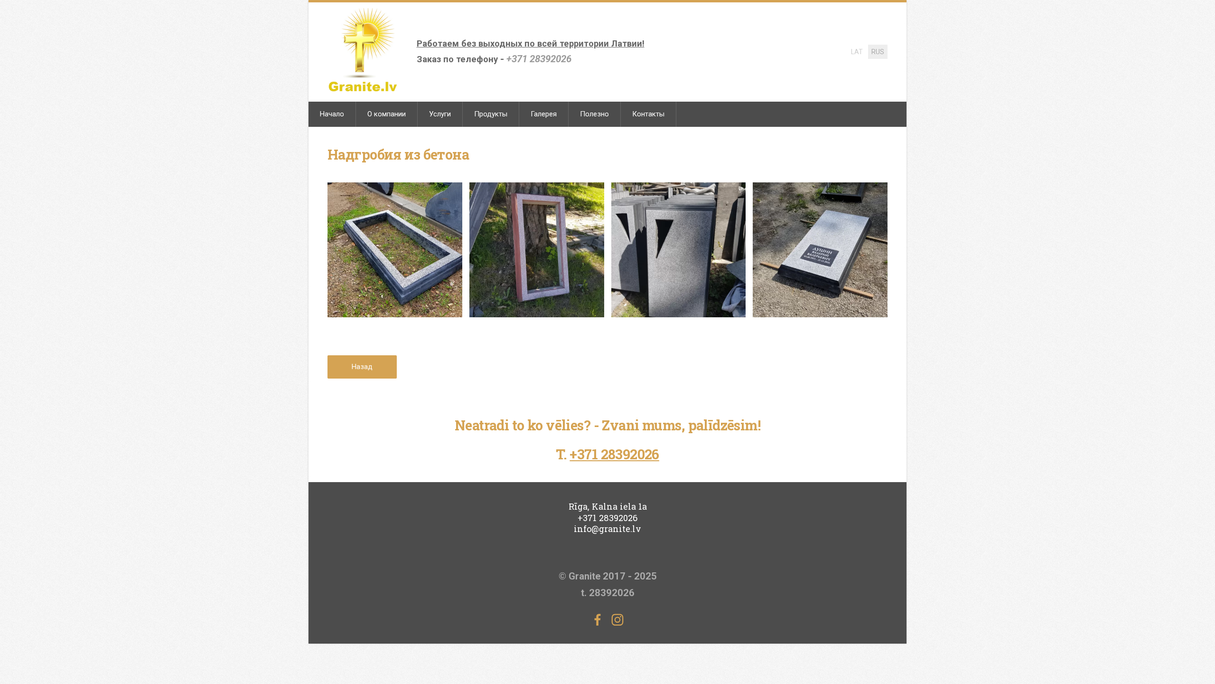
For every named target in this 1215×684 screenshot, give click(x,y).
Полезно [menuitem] (594, 114)
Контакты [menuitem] (648, 114)
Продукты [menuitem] (490, 114)
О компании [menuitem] (386, 114)
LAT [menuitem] (857, 52)
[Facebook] (598, 620)
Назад (362, 366)
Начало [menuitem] (332, 114)
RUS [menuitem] (877, 52)
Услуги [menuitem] (440, 114)
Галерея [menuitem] (544, 114)
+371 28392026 (538, 59)
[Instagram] (617, 620)
